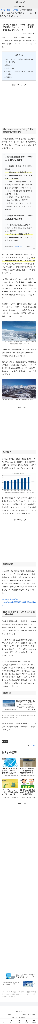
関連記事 (9, 77)
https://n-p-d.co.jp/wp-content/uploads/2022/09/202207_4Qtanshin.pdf (19, 602)
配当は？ (9, 65)
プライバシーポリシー (28, 1014)
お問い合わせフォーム (19, 1017)
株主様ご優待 (18, 246)
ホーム (10, 1014)
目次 (16, 55)
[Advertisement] (19, 105)
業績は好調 (10, 68)
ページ (27, 270)
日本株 (5, 741)
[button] (34, 554)
